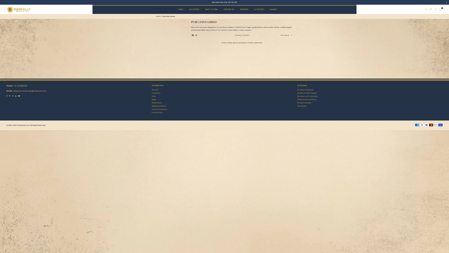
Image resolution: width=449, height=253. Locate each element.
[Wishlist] (435, 9)
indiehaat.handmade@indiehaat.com (29, 91)
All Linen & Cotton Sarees (307, 93)
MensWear (244, 9)
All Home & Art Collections (307, 96)
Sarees (180, 9)
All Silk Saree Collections (307, 99)
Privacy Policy (157, 112)
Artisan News (157, 103)
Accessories (259, 9)
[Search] (426, 9)
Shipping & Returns (159, 106)
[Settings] (431, 9)
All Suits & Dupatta (304, 103)
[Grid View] (192, 35)
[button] (440, 9)
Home (158, 16)
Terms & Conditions (159, 109)
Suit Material (194, 9)
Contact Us (156, 93)
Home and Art (229, 9)
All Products (301, 106)
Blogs (154, 99)
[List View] (196, 35)
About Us (155, 90)
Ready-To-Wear (211, 9)
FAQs (154, 96)
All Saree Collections (305, 90)
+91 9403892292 (20, 86)
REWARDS (273, 9)
